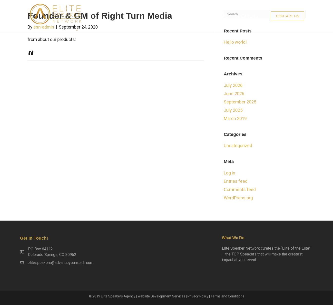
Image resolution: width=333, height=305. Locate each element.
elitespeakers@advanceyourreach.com (60, 262)
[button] (287, 16)
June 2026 (234, 93)
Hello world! (235, 42)
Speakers (246, 16)
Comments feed (240, 189)
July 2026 (233, 85)
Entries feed (235, 181)
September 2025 (240, 101)
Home (221, 16)
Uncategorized (238, 145)
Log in (229, 172)
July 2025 (233, 110)
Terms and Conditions (227, 296)
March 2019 (235, 118)
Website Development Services (161, 296)
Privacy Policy (197, 296)
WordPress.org (238, 197)
